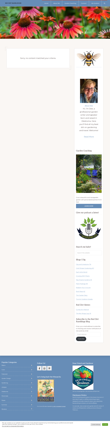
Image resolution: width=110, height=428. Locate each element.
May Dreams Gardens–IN (84, 280)
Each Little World (81, 272)
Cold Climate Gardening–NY (85, 268)
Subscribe (81, 339)
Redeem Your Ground (83, 287)
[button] (104, 3)
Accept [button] (105, 424)
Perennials (5, 396)
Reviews (4, 409)
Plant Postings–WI (82, 284)
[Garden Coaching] (89, 173)
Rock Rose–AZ (80, 291)
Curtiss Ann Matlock (82, 309)
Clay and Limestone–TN (83, 264)
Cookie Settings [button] (96, 424)
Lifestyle (4, 387)
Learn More (88, 206)
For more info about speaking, (51, 406)
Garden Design (6, 378)
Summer (4, 405)
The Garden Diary (81, 295)
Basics (3, 365)
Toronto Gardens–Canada (84, 299)
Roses (3, 400)
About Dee (89, 106)
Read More (89, 137)
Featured (4, 374)
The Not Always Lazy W (83, 313)
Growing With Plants (82, 276)
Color (3, 369)
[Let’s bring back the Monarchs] (45, 402)
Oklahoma (5, 391)
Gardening (5, 383)
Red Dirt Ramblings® (13, 3)
